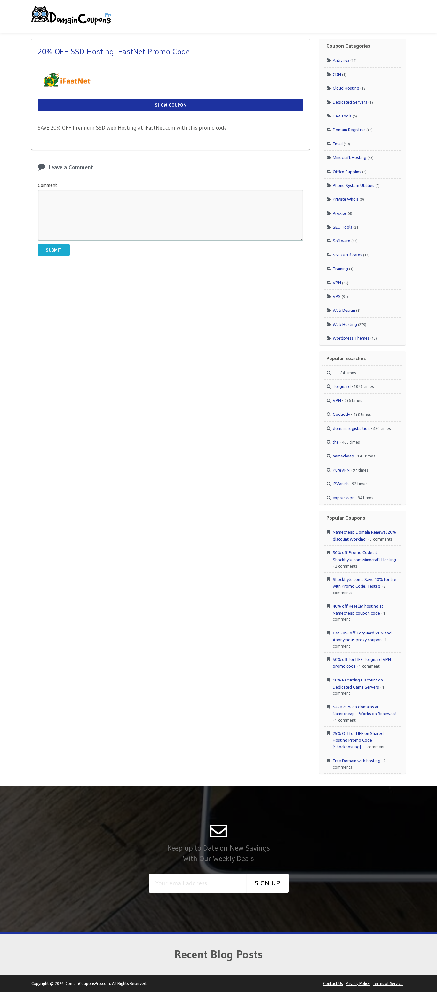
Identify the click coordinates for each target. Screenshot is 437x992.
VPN (337, 282)
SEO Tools (342, 227)
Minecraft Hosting (349, 157)
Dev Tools (342, 116)
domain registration (351, 428)
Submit (54, 250)
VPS (337, 296)
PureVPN (341, 470)
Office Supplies (347, 171)
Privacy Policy (358, 983)
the (336, 442)
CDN (337, 74)
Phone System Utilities (353, 185)
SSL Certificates (347, 255)
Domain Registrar (349, 129)
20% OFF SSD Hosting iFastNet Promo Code (114, 51)
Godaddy (341, 414)
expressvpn (343, 498)
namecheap (343, 456)
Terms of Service (388, 983)
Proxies (340, 213)
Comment (47, 185)
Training (340, 268)
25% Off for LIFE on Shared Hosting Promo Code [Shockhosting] (358, 740)
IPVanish (341, 483)
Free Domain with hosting (356, 760)
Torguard (342, 386)
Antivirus (341, 60)
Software (341, 240)
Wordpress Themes (351, 338)
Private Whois (346, 199)
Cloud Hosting (346, 88)
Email (338, 143)
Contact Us (333, 983)
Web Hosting (345, 324)
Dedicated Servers (350, 102)
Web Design (344, 310)
